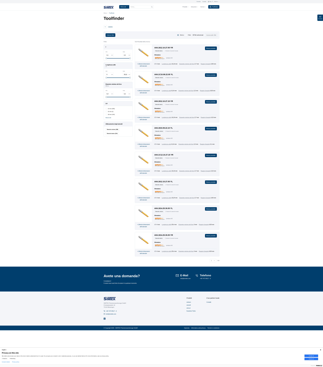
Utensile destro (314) (112, 133)
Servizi (202, 7)
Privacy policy (15, 362)
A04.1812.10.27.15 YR (163, 101)
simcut (188, 308)
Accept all (311, 355)
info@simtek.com (185, 278)
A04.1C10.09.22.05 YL (163, 74)
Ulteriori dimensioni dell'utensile (143, 65)
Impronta (186, 328)
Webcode (123, 7)
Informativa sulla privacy (198, 328)
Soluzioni (194, 7)
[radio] (178, 35)
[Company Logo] (110, 298)
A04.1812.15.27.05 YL (163, 182)
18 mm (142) (111, 114)
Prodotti (185, 7)
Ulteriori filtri (110, 35)
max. (124, 51)
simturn (189, 302)
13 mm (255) (111, 108)
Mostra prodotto (211, 48)
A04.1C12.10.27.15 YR (163, 155)
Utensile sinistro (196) (112, 129)
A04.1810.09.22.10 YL (163, 128)
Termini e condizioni (213, 328)
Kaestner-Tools (191, 311)
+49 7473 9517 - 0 (205, 278)
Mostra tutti (108, 117)
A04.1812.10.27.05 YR (163, 48)
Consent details (6, 362)
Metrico (182, 35)
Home (105, 13)
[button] (105, 27)
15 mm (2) (110, 111)
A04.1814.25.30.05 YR (163, 235)
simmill (189, 305)
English (4, 349)
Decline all (311, 359)
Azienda (199, 1)
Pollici (189, 35)
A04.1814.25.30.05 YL (163, 208)
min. (107, 51)
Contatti (204, 1)
